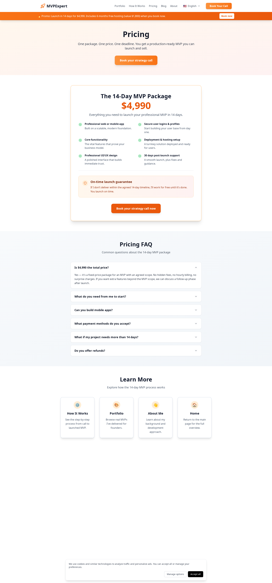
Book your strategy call (136, 60)
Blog (163, 6)
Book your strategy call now (136, 208)
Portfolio (120, 6)
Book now (226, 15)
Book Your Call (219, 6)
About (173, 6)
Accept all (195, 574)
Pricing (153, 6)
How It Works (137, 6)
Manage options (175, 574)
